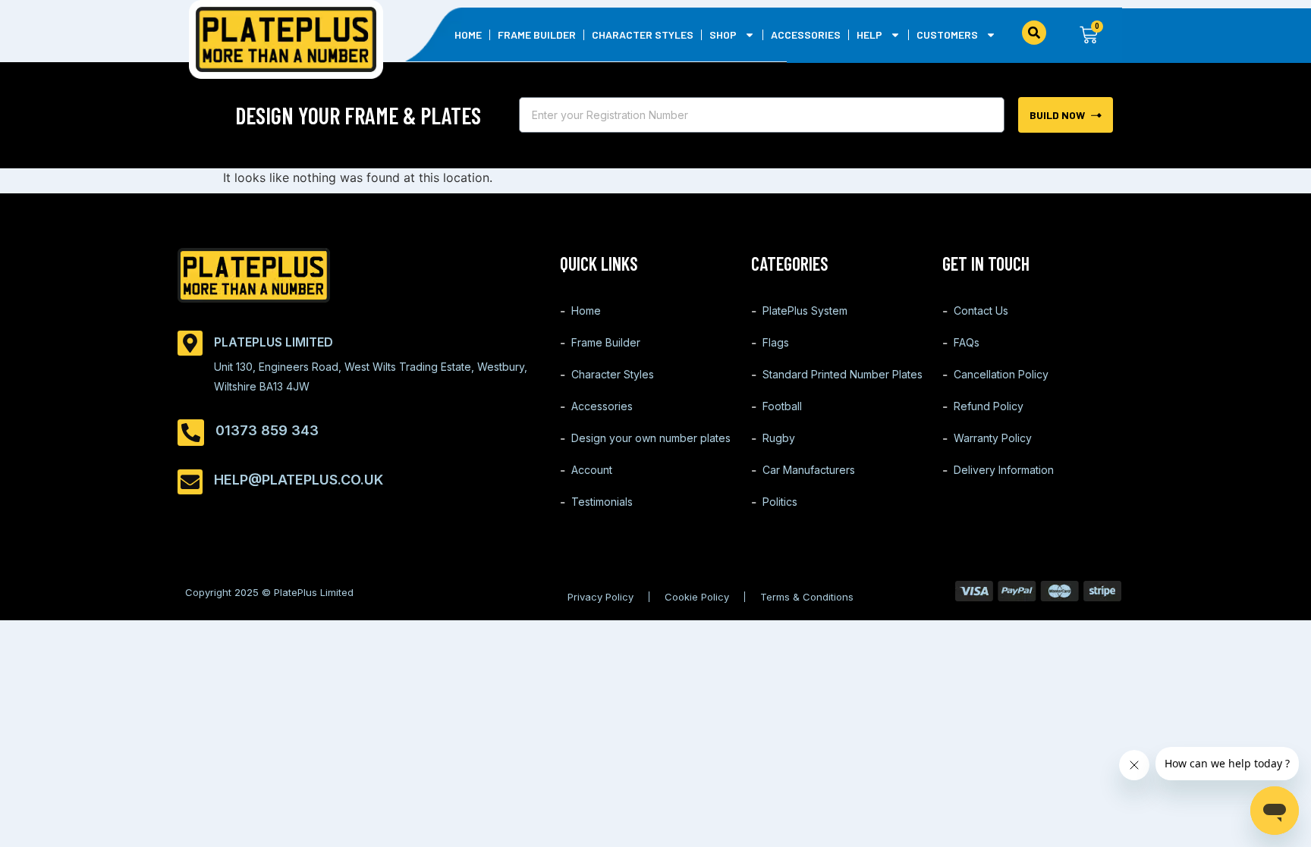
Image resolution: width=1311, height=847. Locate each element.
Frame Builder (537, 34)
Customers (947, 34)
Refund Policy (988, 406)
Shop (723, 34)
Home (468, 34)
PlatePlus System (804, 310)
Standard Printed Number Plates (842, 374)
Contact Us (981, 310)
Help (869, 34)
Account (591, 469)
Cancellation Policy (1001, 374)
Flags (775, 342)
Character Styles (642, 34)
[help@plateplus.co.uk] (190, 481)
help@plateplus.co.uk (298, 480)
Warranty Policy (993, 437)
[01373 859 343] (191, 432)
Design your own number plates (651, 437)
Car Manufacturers (808, 469)
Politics (779, 501)
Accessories (806, 34)
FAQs (966, 342)
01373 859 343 (267, 430)
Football (782, 406)
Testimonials (602, 501)
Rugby (778, 437)
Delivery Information (1004, 469)
